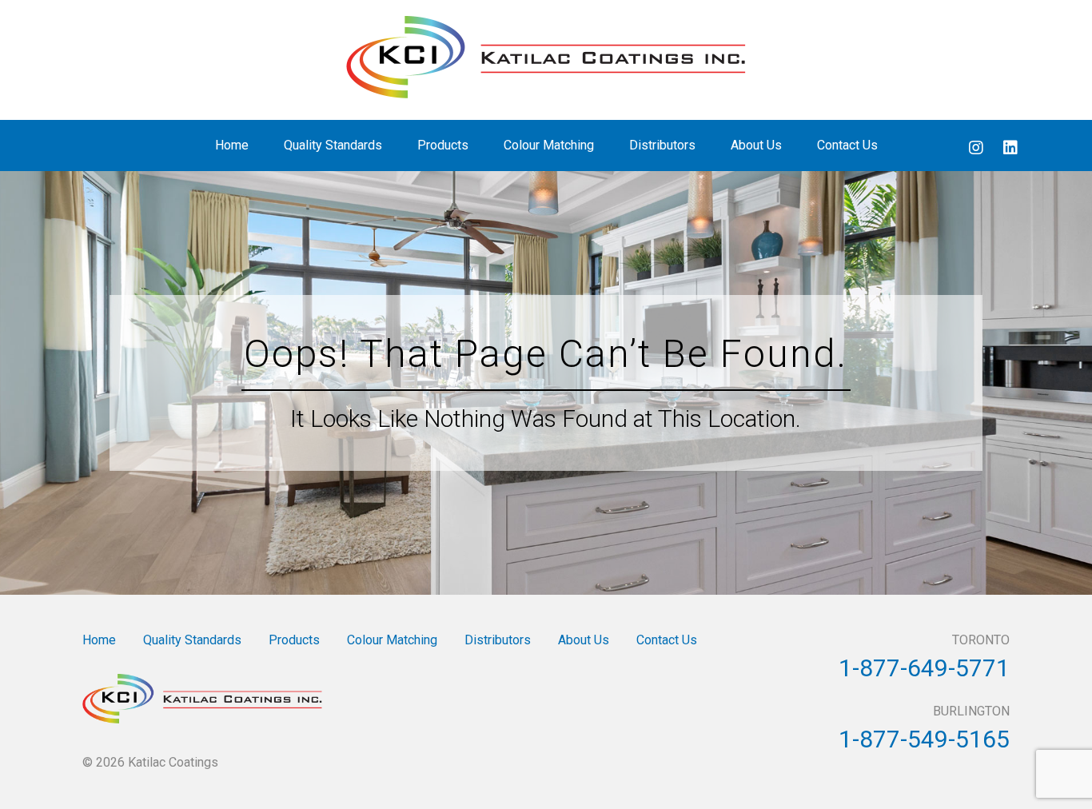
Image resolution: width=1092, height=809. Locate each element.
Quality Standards (333, 145)
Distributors (662, 145)
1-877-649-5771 (924, 668)
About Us (756, 145)
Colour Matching (549, 145)
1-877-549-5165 (924, 739)
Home (232, 145)
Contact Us (847, 145)
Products (442, 145)
